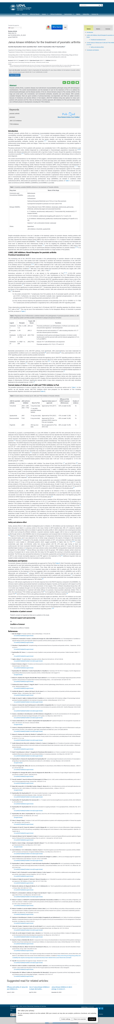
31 (49, 361)
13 (27, 572)
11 (75, 166)
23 (49, 270)
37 (64, 463)
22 (33, 264)
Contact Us (95, 14)
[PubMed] (22, 635)
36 (30, 452)
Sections (89, 29)
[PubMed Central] (29, 661)
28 (45, 352)
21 (31, 264)
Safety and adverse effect (97, 47)
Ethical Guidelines (56, 14)
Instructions (68, 14)
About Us (24, 14)
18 (75, 247)
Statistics (98, 29)
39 (52, 496)
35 (14, 440)
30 (48, 361)
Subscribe (86, 14)
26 (66, 273)
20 (77, 247)
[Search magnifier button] (102, 5)
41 (72, 541)
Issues (44, 14)
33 (64, 371)
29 (60, 352)
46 (61, 555)
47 (44, 591)
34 (34, 381)
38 (76, 463)
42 (9, 535)
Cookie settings (65, 1019)
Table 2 (23, 311)
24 (64, 273)
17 (36, 241)
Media (78, 14)
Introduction (90, 32)
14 (77, 166)
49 (53, 608)
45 (26, 549)
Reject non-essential (80, 1019)
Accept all (92, 1019)
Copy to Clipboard (14, 75)
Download (108, 29)
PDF (65, 27)
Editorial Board (34, 14)
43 (22, 539)
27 (22, 285)
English (12, 28)
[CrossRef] (16, 635)
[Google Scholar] (29, 635)
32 (26, 363)
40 (80, 505)
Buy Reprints (58, 27)
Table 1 (67, 181)
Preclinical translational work (98, 39)
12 (71, 574)
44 (74, 541)
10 (22, 153)
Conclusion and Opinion (93, 50)
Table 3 (42, 391)
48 (15, 593)
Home (17, 14)
